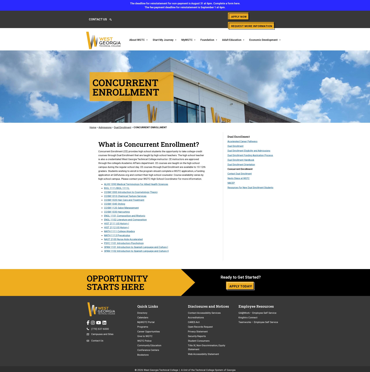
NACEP (231, 183)
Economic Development (263, 39)
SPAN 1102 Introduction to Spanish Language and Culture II (136, 251)
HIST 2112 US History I (116, 227)
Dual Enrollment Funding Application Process (250, 155)
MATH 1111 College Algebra (119, 231)
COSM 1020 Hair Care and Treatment (124, 200)
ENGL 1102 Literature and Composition (125, 219)
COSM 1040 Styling (114, 203)
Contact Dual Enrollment (239, 173)
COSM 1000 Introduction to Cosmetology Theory (131, 192)
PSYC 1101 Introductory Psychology (124, 243)
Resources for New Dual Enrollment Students (250, 187)
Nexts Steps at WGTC (238, 178)
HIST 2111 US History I (116, 223)
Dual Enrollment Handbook (240, 160)
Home (93, 127)
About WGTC (137, 39)
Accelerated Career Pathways (242, 141)
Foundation (207, 39)
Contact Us (98, 19)
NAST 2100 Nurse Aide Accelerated (123, 239)
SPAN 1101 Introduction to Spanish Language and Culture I (136, 247)
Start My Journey (163, 39)
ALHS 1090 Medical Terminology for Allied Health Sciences (136, 184)
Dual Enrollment (122, 127)
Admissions (105, 127)
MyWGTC (187, 39)
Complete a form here (226, 3)
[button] (110, 19)
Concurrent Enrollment (239, 169)
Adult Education (231, 39)
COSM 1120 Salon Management (121, 207)
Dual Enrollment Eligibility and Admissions (248, 150)
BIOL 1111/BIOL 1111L (117, 188)
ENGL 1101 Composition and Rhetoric (124, 215)
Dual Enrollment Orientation (241, 164)
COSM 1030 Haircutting (117, 211)
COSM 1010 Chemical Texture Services (125, 196)
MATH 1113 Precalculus (117, 235)
